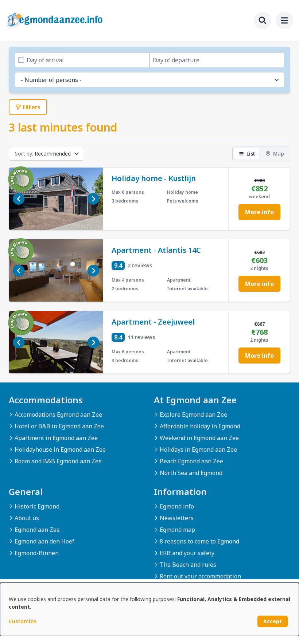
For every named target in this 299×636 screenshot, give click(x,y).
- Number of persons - (51, 80)
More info (259, 212)
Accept (272, 621)
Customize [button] (22, 621)
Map (278, 153)
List (250, 153)
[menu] (284, 20)
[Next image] (93, 199)
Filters (31, 107)
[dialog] (149, 609)
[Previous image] (18, 199)
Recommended (43, 153)
